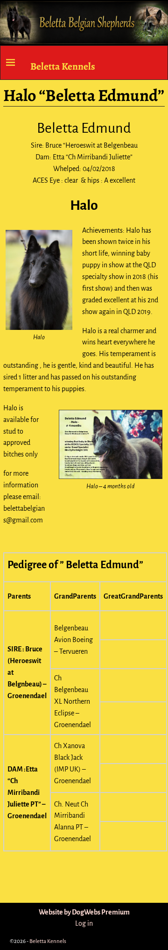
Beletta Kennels (62, 66)
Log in (84, 923)
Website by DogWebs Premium (84, 912)
